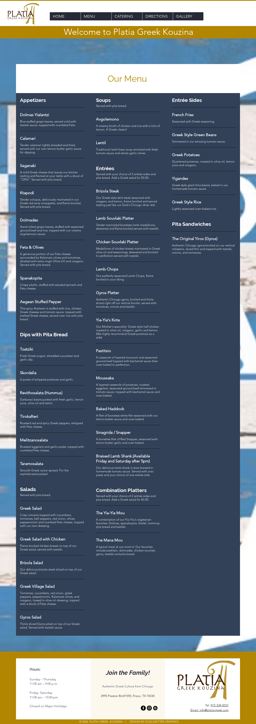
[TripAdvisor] (244, 334)
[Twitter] (244, 344)
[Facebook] (143, 708)
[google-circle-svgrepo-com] (155, 708)
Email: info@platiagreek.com (209, 710)
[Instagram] (244, 354)
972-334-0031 (220, 705)
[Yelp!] (244, 325)
